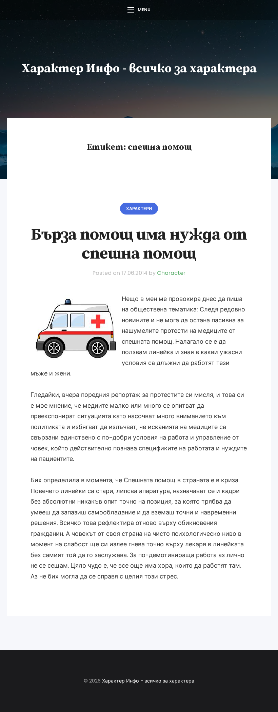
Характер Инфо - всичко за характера (139, 68)
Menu (144, 10)
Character (171, 273)
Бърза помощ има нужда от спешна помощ (139, 244)
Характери (139, 208)
